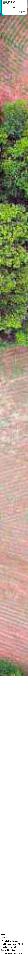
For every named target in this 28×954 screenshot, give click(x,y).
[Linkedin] (22, 12)
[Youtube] (18, 12)
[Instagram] (20, 12)
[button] (14, 7)
